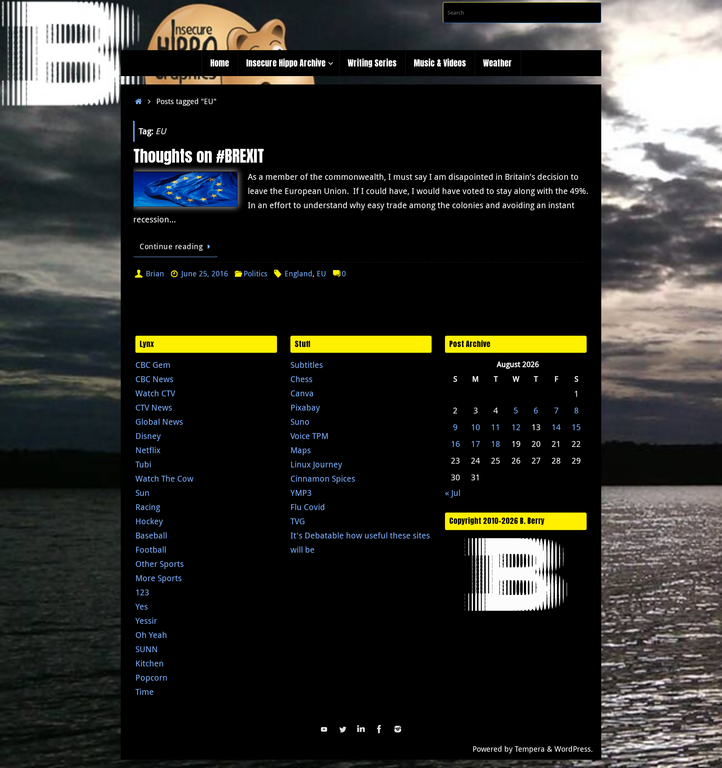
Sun (142, 492)
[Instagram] (398, 729)
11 (495, 427)
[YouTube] (324, 729)
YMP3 (301, 492)
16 (455, 443)
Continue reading (171, 246)
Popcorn (151, 677)
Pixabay (305, 407)
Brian (155, 273)
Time (144, 691)
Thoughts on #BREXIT (198, 156)
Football (150, 549)
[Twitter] (343, 729)
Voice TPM (309, 435)
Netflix (147, 450)
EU (321, 273)
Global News (159, 421)
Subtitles (306, 364)
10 (475, 427)
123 (142, 592)
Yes (141, 606)
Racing (147, 507)
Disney (148, 435)
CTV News (153, 407)
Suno (300, 421)
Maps (300, 450)
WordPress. (573, 749)
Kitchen (149, 663)
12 (516, 427)
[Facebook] (379, 729)
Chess (301, 379)
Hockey (149, 521)
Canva (302, 393)
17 (475, 443)
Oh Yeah (151, 634)
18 (495, 443)
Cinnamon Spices (322, 478)
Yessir (146, 620)
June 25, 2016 (204, 273)
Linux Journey (316, 464)
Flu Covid (307, 507)
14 (556, 427)
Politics (255, 273)
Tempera (530, 749)
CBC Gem (152, 364)
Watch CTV (155, 393)
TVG (297, 521)
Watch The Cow (164, 478)
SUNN (146, 649)
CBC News (154, 379)
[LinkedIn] (361, 729)
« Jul (452, 492)
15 (576, 427)
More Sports (158, 578)
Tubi (143, 464)
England (299, 273)
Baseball (151, 535)
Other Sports (159, 563)
